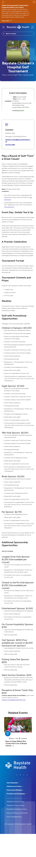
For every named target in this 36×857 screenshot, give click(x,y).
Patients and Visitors (14, 786)
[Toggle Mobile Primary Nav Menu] (32, 27)
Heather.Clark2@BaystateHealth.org (13, 700)
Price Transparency (14, 817)
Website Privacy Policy (15, 805)
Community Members (15, 790)
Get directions (9, 207)
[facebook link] (23, 775)
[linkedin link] (27, 775)
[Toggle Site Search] (3, 27)
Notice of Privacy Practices (17, 813)
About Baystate (12, 783)
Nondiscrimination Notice (17, 809)
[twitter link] (20, 775)
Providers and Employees (16, 794)
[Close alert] (34, 2)
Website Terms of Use (15, 802)
